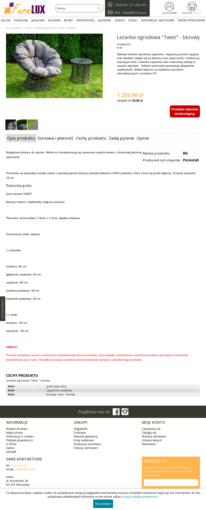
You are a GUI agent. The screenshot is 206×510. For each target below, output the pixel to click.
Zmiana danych (152, 440)
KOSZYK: (192, 13)
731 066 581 (138, 5)
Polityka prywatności (19, 440)
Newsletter (149, 444)
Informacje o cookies (20, 436)
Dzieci (133, 20)
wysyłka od (130, 100)
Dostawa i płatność (56, 138)
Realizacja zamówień (87, 444)
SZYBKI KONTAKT (2, 309)
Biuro (68, 20)
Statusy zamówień (86, 448)
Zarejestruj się (151, 429)
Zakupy (81, 422)
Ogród (119, 20)
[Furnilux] (24, 12)
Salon (5, 20)
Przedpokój (85, 20)
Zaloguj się (149, 432)
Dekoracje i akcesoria (157, 20)
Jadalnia (37, 20)
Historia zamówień (154, 436)
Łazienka (104, 20)
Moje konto (153, 422)
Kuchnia (54, 20)
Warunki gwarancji (86, 436)
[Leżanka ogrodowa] (54, 66)
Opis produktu (21, 138)
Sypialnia (21, 20)
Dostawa (80, 432)
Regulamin (81, 429)
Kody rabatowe (84, 440)
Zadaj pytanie (121, 138)
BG (185, 153)
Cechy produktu (91, 138)
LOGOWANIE (169, 13)
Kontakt (11, 452)
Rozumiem (103, 504)
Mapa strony (14, 432)
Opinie (143, 138)
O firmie (11, 444)
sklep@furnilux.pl (25, 469)
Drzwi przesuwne (191, 20)
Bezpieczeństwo (17, 429)
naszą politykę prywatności (140, 497)
